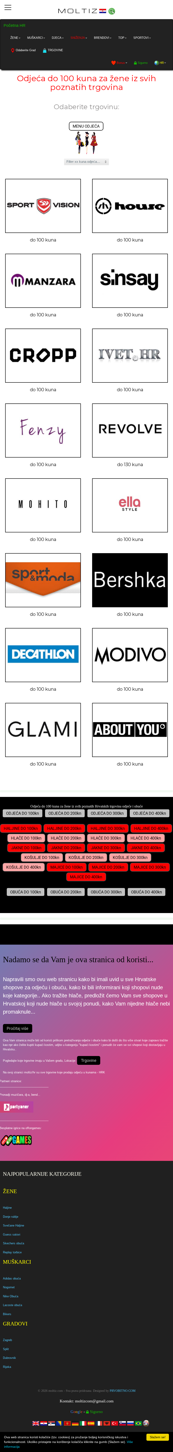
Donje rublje (10, 1216)
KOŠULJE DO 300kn (130, 857)
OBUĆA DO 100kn (25, 892)
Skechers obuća (13, 1243)
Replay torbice (12, 1252)
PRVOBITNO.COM (122, 1390)
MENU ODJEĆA (86, 126)
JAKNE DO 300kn (106, 847)
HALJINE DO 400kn (151, 828)
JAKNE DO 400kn (146, 847)
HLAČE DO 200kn (66, 838)
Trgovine (88, 1060)
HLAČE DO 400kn (146, 838)
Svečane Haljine (13, 1225)
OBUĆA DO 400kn (146, 892)
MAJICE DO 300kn (150, 867)
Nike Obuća (10, 1296)
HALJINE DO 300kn (108, 828)
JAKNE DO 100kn (26, 847)
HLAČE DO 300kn (106, 838)
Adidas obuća (12, 1278)
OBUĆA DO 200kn (65, 892)
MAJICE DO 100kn (66, 867)
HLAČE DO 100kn (26, 838)
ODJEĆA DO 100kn (22, 813)
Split (6, 1349)
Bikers (7, 1314)
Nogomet (9, 1287)
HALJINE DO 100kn (21, 828)
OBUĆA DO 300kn (106, 892)
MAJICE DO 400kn (86, 876)
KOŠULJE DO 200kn (86, 857)
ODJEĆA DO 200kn (64, 813)
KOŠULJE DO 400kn (23, 867)
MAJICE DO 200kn (108, 867)
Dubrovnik (9, 1358)
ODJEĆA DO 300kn (107, 813)
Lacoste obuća (12, 1305)
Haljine (7, 1207)
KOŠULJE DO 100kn (42, 857)
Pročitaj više (17, 1028)
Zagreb (7, 1340)
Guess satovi (11, 1234)
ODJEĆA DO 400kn (149, 813)
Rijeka (7, 1367)
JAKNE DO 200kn (66, 847)
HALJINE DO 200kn (64, 828)
